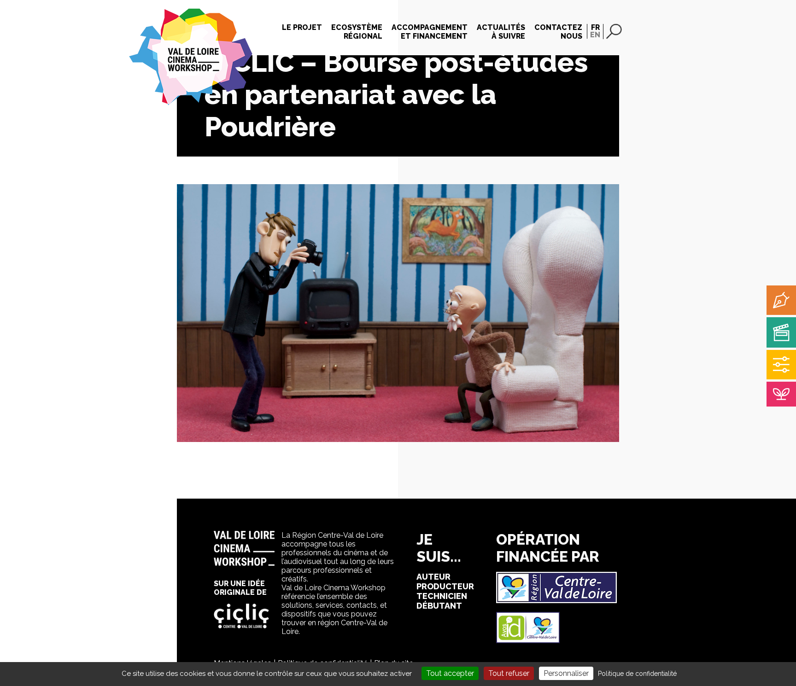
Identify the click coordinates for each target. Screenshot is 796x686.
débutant (439, 605)
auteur (433, 576)
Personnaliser (566, 673)
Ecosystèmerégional (356, 32)
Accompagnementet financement (430, 32)
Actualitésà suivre (501, 32)
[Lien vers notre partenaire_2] (528, 640)
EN (595, 34)
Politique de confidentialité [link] (637, 673)
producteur (445, 586)
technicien (441, 596)
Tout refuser (508, 673)
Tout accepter (450, 673)
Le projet (302, 27)
